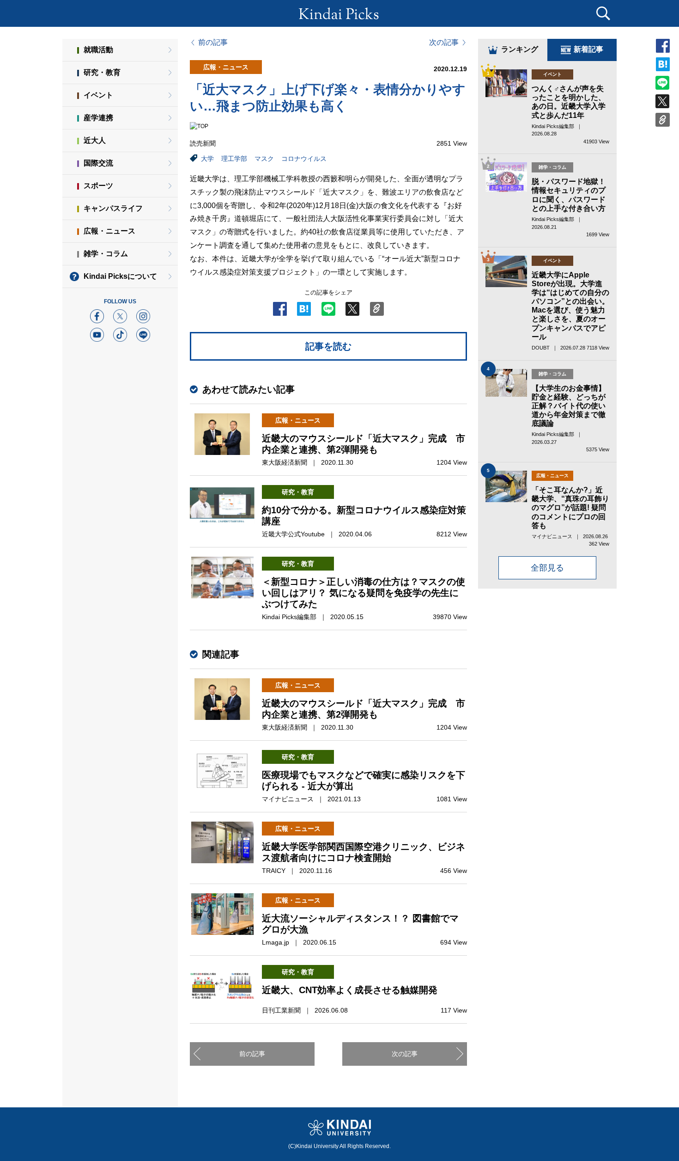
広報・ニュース (109, 231)
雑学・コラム (106, 254)
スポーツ (98, 186)
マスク (264, 158)
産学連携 (98, 118)
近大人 (95, 140)
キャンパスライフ (113, 208)
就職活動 (98, 50)
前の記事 (213, 42)
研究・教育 (102, 72)
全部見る (547, 567)
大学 (207, 158)
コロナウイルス (304, 158)
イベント (98, 95)
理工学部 (234, 158)
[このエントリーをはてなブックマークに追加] (304, 311)
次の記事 (444, 42)
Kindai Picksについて (120, 276)
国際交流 (98, 163)
